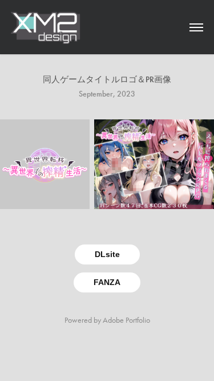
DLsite (107, 254)
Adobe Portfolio (126, 320)
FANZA (107, 282)
